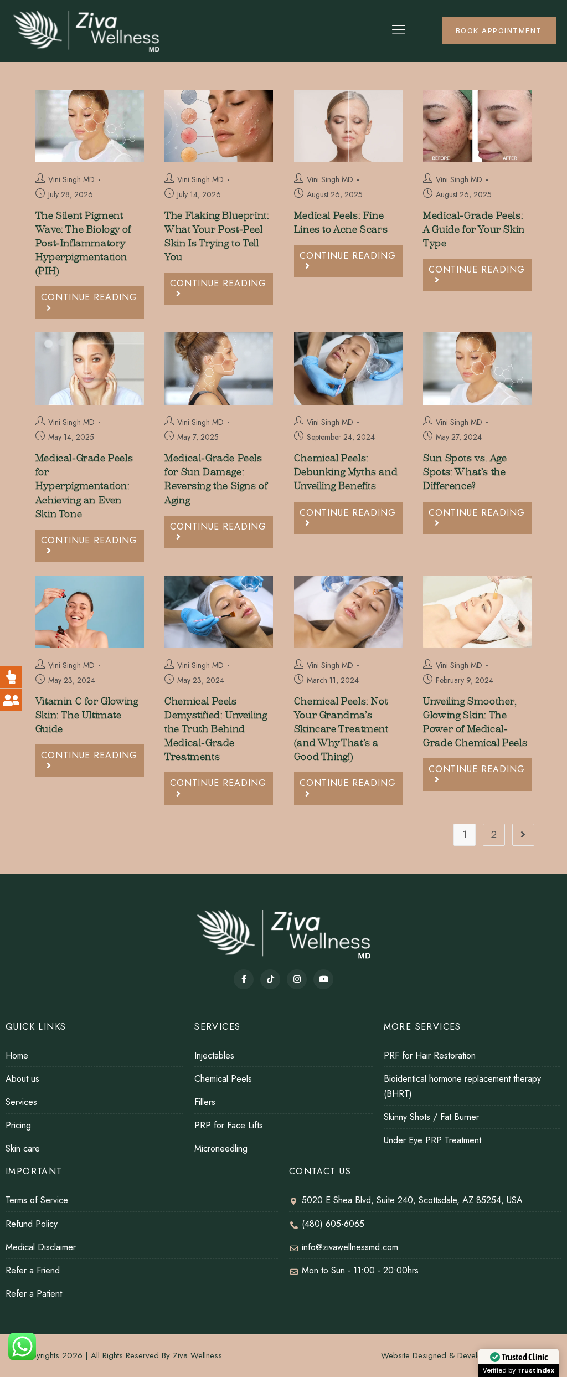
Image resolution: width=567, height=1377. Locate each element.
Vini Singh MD (71, 179)
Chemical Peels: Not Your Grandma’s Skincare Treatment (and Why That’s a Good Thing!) (341, 729)
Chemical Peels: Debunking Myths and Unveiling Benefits (346, 472)
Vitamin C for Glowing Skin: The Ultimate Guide (86, 715)
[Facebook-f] (244, 979)
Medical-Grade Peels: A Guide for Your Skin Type (474, 229)
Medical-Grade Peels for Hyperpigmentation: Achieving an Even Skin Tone (84, 486)
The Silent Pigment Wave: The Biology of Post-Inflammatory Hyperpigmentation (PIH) (83, 244)
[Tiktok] (270, 979)
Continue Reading (92, 295)
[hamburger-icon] (398, 31)
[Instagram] (297, 979)
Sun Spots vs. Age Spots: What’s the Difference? (465, 472)
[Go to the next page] (523, 835)
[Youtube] (323, 979)
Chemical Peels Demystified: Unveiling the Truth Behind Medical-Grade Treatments (215, 729)
